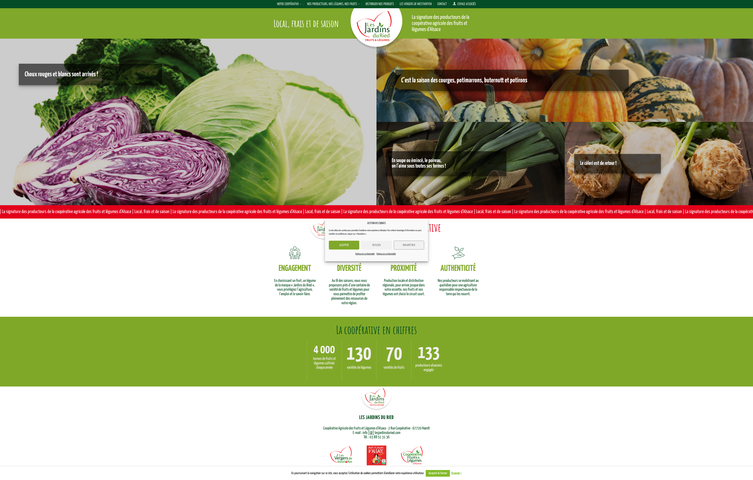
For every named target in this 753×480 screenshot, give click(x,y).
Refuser (376, 245)
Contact (442, 4)
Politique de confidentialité (365, 254)
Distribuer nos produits (380, 4)
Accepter (344, 245)
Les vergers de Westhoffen (416, 4)
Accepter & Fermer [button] (437, 473)
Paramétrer (409, 245)
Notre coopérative (288, 4)
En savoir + (456, 473)
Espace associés (466, 4)
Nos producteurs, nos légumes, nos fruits (332, 4)
